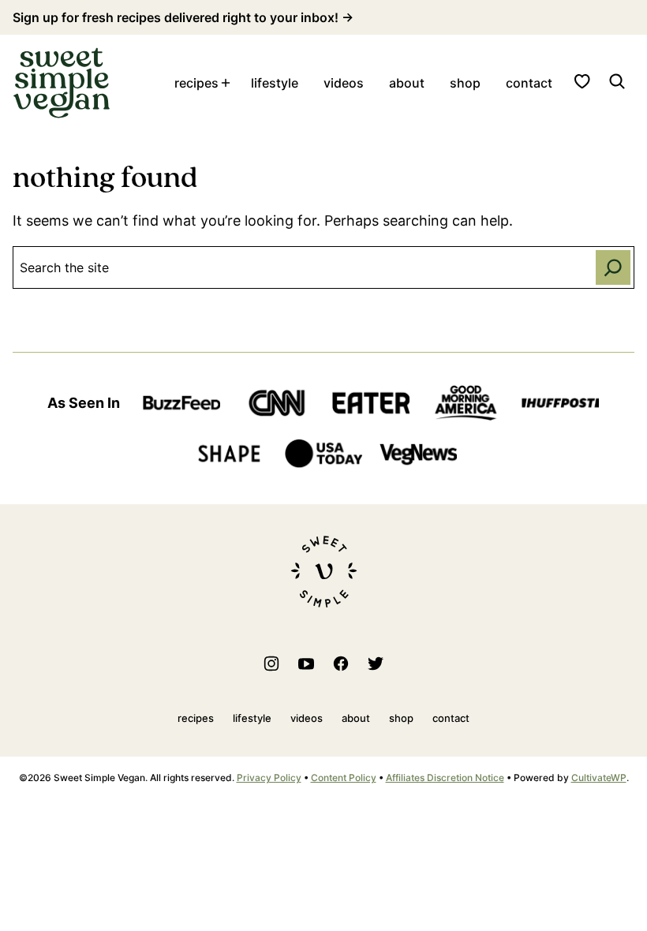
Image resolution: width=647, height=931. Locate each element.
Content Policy (343, 777)
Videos (344, 83)
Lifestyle (274, 83)
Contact (529, 83)
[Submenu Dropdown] (226, 83)
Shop (465, 83)
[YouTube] (306, 663)
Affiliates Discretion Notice (445, 777)
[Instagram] (271, 663)
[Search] (617, 81)
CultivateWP (598, 777)
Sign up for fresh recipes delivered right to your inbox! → (183, 17)
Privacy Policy (269, 777)
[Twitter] (375, 663)
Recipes (196, 83)
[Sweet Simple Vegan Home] (61, 82)
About (406, 83)
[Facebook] (341, 663)
